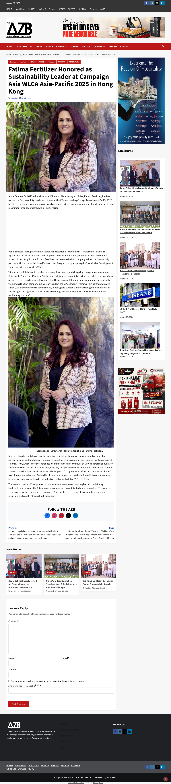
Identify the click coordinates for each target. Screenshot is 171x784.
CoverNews (98, 777)
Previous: (34, 533)
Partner (63, 741)
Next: (89, 533)
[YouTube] (61, 515)
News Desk (14, 98)
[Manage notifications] (165, 779)
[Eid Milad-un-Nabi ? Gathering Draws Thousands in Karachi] (98, 566)
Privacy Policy (66, 735)
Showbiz (93, 9)
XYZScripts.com (98, 783)
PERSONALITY (74, 62)
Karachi (51, 62)
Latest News (20, 9)
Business (52, 9)
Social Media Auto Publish (76, 783)
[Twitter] (68, 515)
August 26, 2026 (25, 591)
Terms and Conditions (70, 729)
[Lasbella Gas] (141, 391)
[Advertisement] (61, 230)
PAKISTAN (32, 9)
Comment (13, 621)
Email (66, 657)
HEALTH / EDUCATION (37, 62)
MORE (102, 9)
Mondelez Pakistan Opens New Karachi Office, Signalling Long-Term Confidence (141, 352)
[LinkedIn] (75, 515)
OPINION (83, 9)
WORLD (42, 9)
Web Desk (14, 591)
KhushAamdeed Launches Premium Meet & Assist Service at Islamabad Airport (61, 584)
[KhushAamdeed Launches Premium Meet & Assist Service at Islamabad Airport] (61, 566)
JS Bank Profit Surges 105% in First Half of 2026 (139, 310)
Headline (23, 62)
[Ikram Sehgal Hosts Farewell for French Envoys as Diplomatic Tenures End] (24, 566)
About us (64, 747)
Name (11, 657)
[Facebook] (47, 515)
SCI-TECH (72, 9)
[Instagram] (54, 515)
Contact (63, 723)
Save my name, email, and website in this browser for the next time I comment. (48, 681)
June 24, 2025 (26, 98)
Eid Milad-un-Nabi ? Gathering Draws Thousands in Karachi (98, 582)
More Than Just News (18, 36)
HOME (9, 9)
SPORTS (62, 9)
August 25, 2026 (62, 591)
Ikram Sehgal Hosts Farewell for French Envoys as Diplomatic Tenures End (22, 584)
